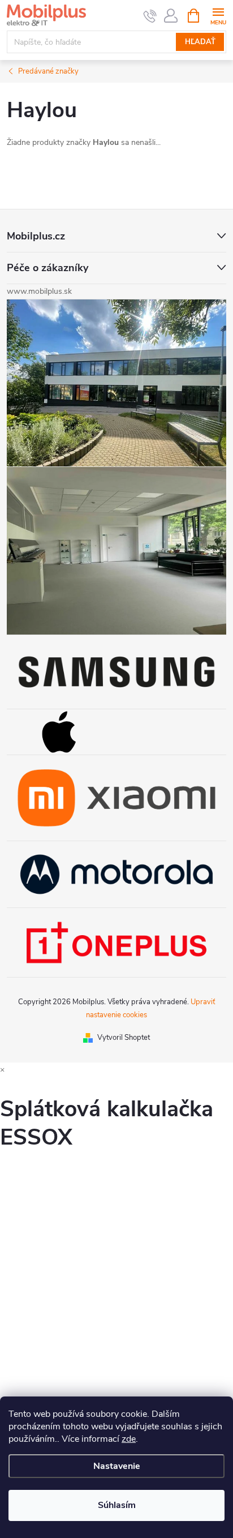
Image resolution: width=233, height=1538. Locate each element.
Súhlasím (117, 1505)
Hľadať (200, 42)
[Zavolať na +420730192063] (150, 15)
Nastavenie (116, 1466)
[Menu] (218, 15)
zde (129, 1439)
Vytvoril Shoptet (123, 1038)
